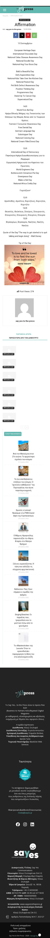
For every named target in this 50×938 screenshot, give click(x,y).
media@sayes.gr (25, 813)
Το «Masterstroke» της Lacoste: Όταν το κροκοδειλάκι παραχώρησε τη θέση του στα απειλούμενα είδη (23, 651)
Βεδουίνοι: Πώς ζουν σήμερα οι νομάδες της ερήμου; (23, 592)
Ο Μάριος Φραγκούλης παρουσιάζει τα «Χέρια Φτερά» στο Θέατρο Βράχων (23, 539)
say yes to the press (13, 29)
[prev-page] (22, 427)
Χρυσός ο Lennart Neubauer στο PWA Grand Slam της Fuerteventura (23, 513)
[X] (22, 35)
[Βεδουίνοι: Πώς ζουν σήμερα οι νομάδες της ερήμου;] (23, 581)
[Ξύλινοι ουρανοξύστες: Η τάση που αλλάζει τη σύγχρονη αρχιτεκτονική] (23, 556)
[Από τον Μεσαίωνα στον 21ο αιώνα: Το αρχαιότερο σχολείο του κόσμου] (23, 446)
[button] (4, 10)
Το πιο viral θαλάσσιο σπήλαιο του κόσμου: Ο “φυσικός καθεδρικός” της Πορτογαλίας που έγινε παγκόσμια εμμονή (23, 484)
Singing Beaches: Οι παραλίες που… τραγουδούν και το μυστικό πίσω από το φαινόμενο (23, 620)
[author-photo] (25, 317)
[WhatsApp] (34, 35)
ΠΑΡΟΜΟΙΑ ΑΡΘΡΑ (23, 334)
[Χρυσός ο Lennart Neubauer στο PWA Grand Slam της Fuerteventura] (23, 502)
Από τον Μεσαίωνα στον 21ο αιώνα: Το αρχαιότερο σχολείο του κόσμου (23, 456)
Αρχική (5, 16)
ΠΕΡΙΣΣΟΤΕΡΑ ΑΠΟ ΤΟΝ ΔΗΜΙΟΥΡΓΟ (23, 338)
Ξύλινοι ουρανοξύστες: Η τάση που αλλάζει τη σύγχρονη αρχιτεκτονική (23, 566)
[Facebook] (16, 35)
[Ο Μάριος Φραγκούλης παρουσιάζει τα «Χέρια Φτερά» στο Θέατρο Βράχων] (23, 527)
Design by (34, 936)
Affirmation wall (16, 16)
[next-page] (26, 427)
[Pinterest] (28, 35)
